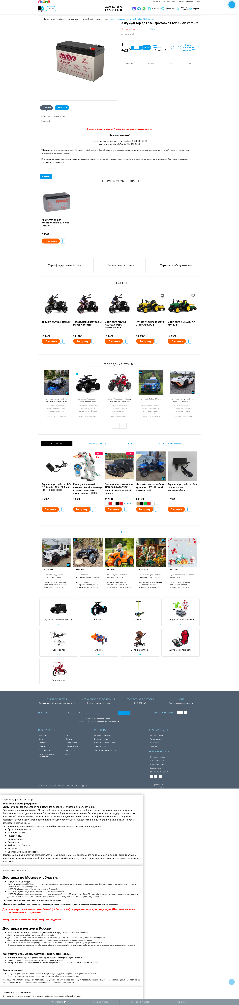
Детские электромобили (104, 743)
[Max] (134, 9)
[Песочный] (138, 503)
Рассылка (153, 746)
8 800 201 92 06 (157, 761)
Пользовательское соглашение (46, 755)
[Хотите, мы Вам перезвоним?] (232, 4)
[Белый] (106, 503)
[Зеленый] (145, 503)
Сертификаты (44, 750)
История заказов (156, 739)
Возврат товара (71, 746)
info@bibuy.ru (155, 768)
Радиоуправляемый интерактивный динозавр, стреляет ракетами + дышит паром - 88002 (87, 488)
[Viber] (160, 776)
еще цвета (127, 503)
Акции (67, 754)
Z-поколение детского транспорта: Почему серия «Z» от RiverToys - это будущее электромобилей (55, 576)
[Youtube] (185, 712)
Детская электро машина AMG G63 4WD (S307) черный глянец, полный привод (119, 488)
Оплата (189, 2)
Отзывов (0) (62, 108)
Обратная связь (71, 743)
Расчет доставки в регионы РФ (190, 47)
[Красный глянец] (110, 503)
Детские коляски (101, 739)
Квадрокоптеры (100, 746)
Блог (198, 2)
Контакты (157, 2)
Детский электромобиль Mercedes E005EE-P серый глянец (56, 400)
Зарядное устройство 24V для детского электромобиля (182, 487)
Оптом (181, 2)
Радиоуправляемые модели (105, 750)
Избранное (170, 9)
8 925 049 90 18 (157, 764)
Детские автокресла (102, 735)
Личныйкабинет (184, 8)
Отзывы (68, 739)
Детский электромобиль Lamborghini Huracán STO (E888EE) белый (182, 400)
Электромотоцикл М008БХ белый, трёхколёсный (115, 324)
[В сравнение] (176, 47)
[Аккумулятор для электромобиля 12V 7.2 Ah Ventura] (79, 61)
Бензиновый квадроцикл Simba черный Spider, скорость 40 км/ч (88, 400)
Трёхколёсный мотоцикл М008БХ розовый (87, 323)
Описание (46, 108)
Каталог (51, 9)
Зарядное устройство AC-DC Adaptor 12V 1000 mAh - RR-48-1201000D (56, 487)
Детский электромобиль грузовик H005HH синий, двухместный (150, 487)
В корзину (51, 241)
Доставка (156, 8)
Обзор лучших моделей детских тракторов (117, 576)
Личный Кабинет (156, 735)
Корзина (196, 9)
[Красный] (149, 503)
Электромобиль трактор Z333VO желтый (150, 323)
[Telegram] (139, 9)
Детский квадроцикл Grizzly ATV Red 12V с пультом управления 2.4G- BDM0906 (119, 400)
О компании (169, 2)
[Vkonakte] (178, 712)
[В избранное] (169, 47)
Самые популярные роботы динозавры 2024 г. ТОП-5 (150, 576)
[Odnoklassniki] (181, 712)
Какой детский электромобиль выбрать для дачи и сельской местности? (87, 576)
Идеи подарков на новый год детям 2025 (182, 576)
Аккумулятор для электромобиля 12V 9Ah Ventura (55, 222)
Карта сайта (70, 750)
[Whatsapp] (144, 9)
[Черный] (117, 503)
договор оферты (104, 719)
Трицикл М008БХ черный (56, 321)
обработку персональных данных (103, 721)
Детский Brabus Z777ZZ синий (151, 400)
